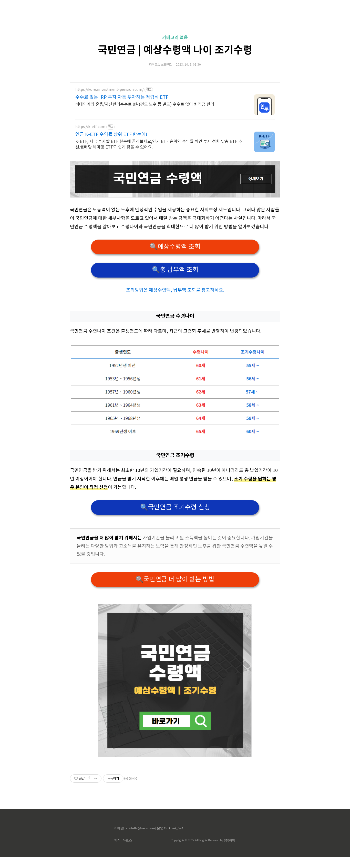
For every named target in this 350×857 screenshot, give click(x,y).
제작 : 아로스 (123, 840)
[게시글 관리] (95, 778)
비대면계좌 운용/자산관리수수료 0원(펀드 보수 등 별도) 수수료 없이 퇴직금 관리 (144, 104)
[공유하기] (89, 778)
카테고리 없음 (175, 37)
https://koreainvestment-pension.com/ (109, 90)
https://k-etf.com (90, 127)
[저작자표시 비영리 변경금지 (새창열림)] (130, 778)
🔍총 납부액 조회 (175, 270)
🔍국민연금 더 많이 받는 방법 (175, 579)
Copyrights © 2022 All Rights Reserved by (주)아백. (203, 840)
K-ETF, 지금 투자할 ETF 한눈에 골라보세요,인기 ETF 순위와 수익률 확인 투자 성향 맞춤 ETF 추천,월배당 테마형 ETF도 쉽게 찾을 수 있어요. (158, 144)
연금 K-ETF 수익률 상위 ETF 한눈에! (111, 134)
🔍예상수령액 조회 (175, 247)
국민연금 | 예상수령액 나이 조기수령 (175, 50)
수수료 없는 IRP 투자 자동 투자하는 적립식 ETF (121, 97)
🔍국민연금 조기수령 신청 (175, 507)
